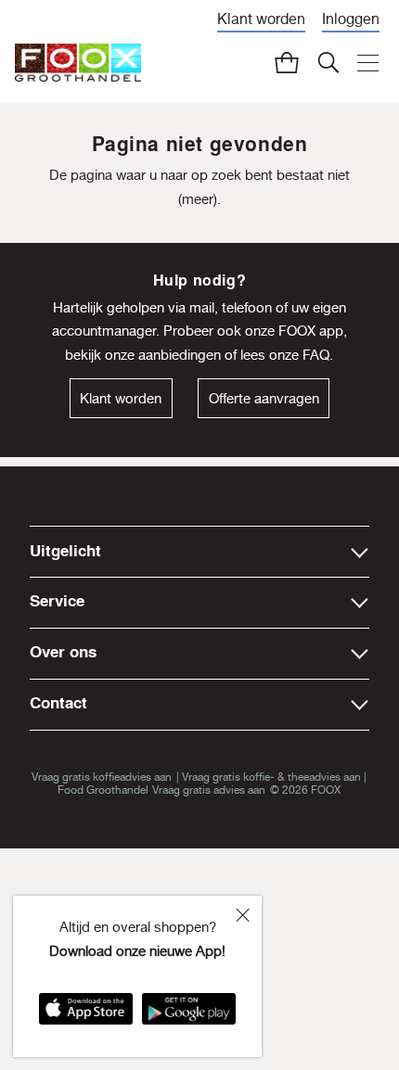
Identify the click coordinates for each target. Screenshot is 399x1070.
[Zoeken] (327, 62)
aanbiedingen (179, 355)
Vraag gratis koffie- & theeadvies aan (271, 777)
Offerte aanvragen (264, 398)
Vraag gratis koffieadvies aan (102, 777)
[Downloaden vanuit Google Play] (189, 1015)
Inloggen (351, 18)
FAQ (315, 355)
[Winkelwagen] (286, 62)
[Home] (78, 63)
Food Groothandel (103, 789)
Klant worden (261, 18)
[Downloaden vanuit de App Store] (86, 1015)
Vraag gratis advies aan (208, 789)
